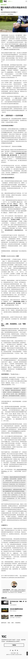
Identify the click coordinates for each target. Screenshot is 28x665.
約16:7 (19, 413)
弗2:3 (21, 203)
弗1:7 (6, 363)
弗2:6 (12, 365)
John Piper (12, 617)
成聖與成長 (3, 622)
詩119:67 (14, 516)
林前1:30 (8, 370)
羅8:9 (23, 410)
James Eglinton (13, 604)
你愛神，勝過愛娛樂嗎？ (16, 615)
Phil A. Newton (13, 610)
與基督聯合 (18, 622)
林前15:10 (9, 558)
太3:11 (6, 413)
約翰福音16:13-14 (18, 431)
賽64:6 (5, 212)
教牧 (13, 622)
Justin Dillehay (10, 14)
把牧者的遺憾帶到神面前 (16, 609)
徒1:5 (23, 413)
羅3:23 (21, 205)
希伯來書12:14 (19, 156)
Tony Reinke (18, 617)
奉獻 (17, 653)
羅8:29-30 (19, 202)
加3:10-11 (17, 207)
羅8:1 (10, 362)
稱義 (9, 622)
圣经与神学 (4, 4)
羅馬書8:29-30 (20, 217)
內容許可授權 (13, 653)
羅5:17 (23, 275)
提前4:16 (22, 44)
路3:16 (14, 413)
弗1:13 (9, 367)
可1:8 (10, 413)
